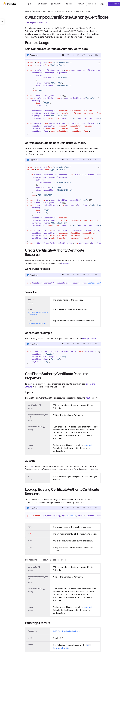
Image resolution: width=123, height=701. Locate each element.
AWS (44, 11)
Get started (114, 4)
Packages (37, 11)
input (88, 398)
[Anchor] (110, 17)
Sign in (102, 4)
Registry (44, 4)
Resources (66, 263)
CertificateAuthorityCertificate (77, 11)
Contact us (92, 4)
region (30, 445)
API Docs (51, 11)
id (28, 476)
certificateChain (35, 427)
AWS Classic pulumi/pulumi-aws (66, 631)
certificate (32, 405)
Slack (71, 4)
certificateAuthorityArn (38, 415)
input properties (89, 338)
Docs (32, 4)
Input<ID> (71, 516)
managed (88, 445)
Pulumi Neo (58, 4)
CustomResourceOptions (37, 323)
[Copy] (99, 63)
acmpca (60, 11)
